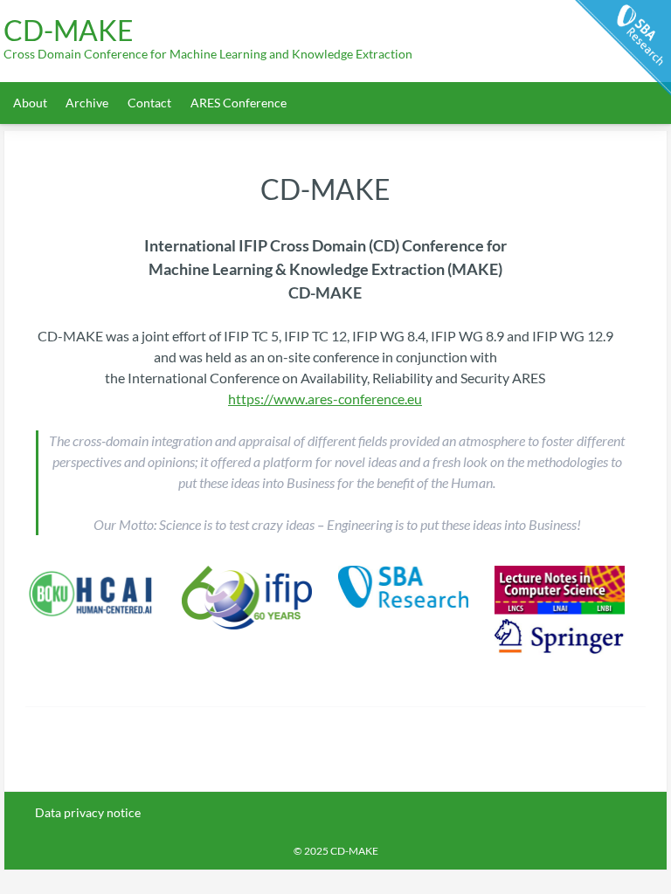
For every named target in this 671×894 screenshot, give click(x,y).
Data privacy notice (88, 812)
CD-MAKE (68, 30)
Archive (87, 102)
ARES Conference (238, 102)
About (30, 102)
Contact (149, 102)
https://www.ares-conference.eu (325, 398)
